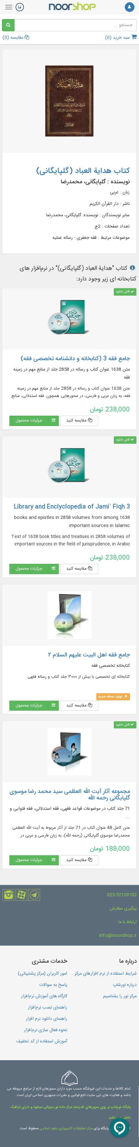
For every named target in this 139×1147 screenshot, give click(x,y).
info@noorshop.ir (118, 935)
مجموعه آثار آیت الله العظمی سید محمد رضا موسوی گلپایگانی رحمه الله (69, 795)
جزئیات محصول (29, 420)
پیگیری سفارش (123, 908)
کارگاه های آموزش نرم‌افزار (44, 996)
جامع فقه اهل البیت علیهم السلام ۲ (89, 655)
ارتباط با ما (127, 922)
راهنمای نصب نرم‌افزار (47, 1007)
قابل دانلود (123, 292)
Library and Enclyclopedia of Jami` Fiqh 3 (72, 507)
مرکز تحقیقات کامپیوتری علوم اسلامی (66, 1129)
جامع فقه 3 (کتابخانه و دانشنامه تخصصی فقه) (75, 359)
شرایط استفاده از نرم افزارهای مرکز (106, 974)
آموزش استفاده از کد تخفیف (41, 1041)
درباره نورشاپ (125, 985)
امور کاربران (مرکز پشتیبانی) (42, 974)
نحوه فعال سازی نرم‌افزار (45, 1030)
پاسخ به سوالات (53, 985)
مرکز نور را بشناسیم (120, 996)
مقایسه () (14, 38)
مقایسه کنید (77, 420)
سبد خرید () (118, 38)
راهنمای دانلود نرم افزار (46, 1019)
